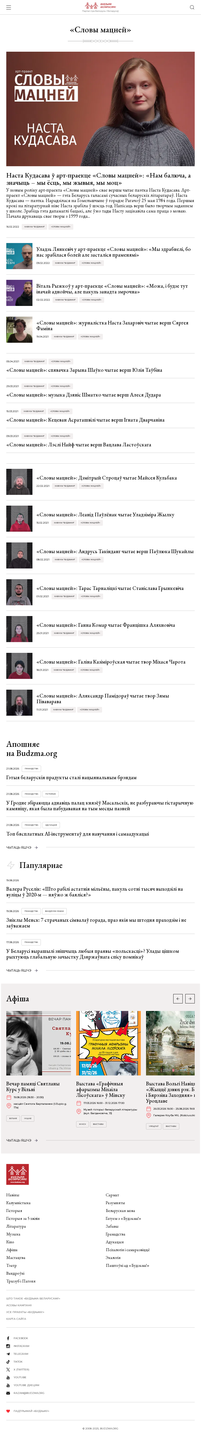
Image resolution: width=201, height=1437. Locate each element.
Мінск (82, 1124)
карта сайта (16, 1319)
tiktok (18, 1361)
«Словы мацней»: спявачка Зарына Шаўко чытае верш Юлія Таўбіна (84, 369)
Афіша (12, 1249)
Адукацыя (51, 825)
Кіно (10, 1242)
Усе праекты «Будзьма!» (25, 1312)
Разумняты (115, 1202)
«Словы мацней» (61, 227)
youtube (20, 1377)
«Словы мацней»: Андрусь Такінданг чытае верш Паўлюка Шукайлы (115, 551)
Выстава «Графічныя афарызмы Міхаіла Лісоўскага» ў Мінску (100, 1089)
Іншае (27, 1118)
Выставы (98, 1124)
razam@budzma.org (29, 1393)
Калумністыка (18, 1202)
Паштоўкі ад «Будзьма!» (127, 1265)
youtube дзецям (26, 1385)
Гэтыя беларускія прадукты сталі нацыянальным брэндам (71, 777)
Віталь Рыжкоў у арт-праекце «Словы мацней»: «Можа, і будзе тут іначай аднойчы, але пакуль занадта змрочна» (112, 288)
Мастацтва (15, 1257)
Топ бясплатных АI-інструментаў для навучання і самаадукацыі (77, 833)
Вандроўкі (15, 1273)
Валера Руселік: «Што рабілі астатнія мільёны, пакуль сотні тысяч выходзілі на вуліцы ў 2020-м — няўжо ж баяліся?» (94, 891)
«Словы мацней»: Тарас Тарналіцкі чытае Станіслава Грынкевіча (110, 588)
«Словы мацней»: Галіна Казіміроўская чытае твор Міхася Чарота (111, 661)
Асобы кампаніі (19, 1305)
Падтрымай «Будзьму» (31, 1411)
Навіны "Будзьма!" (34, 227)
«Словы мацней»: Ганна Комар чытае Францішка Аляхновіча (105, 625)
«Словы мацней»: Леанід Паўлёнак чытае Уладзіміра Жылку (105, 514)
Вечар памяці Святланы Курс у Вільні (33, 1086)
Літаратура (16, 1226)
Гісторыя (50, 794)
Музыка (13, 1234)
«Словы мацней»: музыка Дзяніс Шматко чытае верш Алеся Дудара (83, 394)
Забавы (112, 1226)
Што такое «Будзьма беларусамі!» (33, 1298)
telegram (21, 1354)
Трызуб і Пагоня (21, 1281)
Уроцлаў (154, 1126)
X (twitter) (21, 1369)
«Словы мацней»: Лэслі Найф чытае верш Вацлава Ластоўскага (78, 444)
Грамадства (31, 768)
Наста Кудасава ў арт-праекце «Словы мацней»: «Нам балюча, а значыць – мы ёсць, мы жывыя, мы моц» (98, 179)
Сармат (112, 1195)
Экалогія (113, 1257)
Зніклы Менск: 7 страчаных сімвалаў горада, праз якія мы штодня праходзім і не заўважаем (96, 922)
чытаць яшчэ (18, 847)
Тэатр (11, 1265)
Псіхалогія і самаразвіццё (128, 1249)
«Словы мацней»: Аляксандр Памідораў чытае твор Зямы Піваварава (102, 698)
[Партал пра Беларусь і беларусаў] (100, 7)
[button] (190, 998)
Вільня (13, 1118)
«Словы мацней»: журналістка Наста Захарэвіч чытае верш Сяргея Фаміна (112, 325)
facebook (21, 1338)
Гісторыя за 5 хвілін (23, 1218)
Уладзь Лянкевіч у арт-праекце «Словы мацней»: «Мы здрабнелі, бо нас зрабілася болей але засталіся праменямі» (113, 252)
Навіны (12, 1195)
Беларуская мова (120, 1210)
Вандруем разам (54, 911)
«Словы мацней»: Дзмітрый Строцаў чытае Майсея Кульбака (106, 477)
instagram (21, 1346)
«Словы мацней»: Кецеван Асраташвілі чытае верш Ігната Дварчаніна (85, 419)
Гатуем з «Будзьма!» (123, 1218)
